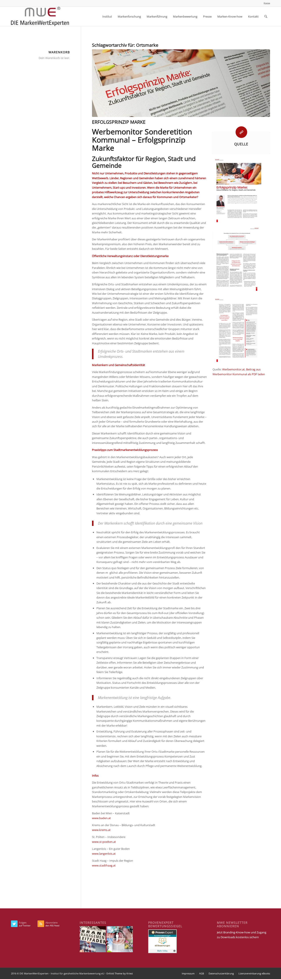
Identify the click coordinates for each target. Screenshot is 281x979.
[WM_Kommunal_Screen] (181, 83)
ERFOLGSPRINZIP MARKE (119, 122)
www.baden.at (101, 818)
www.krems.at (101, 830)
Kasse (267, 3)
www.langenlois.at (104, 854)
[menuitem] (265, 3)
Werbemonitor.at (233, 369)
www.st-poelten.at (104, 842)
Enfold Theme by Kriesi (119, 973)
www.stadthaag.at (104, 865)
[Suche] (265, 16)
